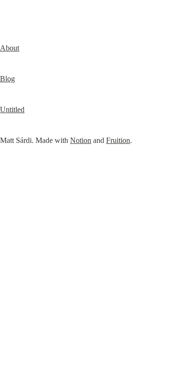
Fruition (118, 140)
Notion (80, 140)
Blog (7, 79)
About (9, 48)
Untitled (12, 109)
